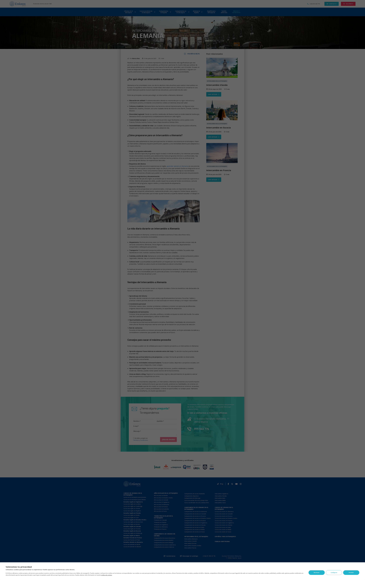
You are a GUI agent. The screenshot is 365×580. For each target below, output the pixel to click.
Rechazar (316, 572)
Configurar (334, 572)
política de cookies (106, 575)
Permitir (351, 572)
